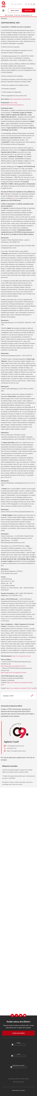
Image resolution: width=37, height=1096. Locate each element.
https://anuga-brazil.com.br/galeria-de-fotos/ (13, 666)
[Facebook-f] (28, 4)
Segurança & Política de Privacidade (18, 1078)
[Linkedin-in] (31, 4)
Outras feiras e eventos (18, 1090)
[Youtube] (34, 4)
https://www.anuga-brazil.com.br (21, 656)
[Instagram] (26, 4)
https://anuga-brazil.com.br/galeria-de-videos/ (13, 672)
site (14, 198)
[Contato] (12, 4)
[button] (3, 10)
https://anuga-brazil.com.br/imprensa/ (20, 99)
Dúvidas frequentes (18, 1082)
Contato (15, 4)
